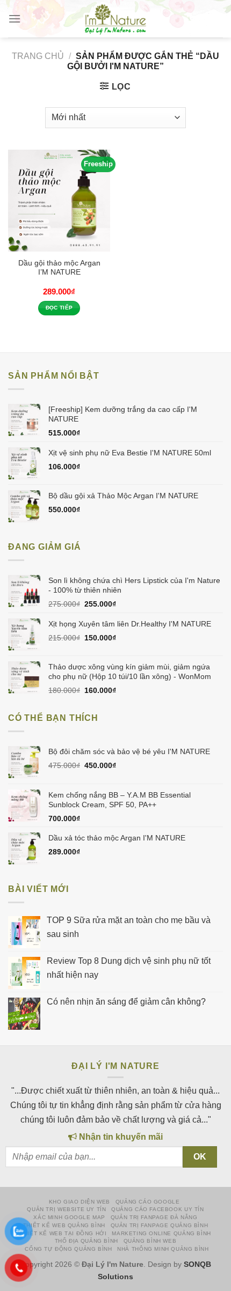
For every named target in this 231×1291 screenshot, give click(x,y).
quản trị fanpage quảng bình (159, 1225)
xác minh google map (69, 1217)
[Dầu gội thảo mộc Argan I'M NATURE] (59, 201)
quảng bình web (150, 1241)
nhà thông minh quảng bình (162, 1249)
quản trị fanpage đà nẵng (154, 1217)
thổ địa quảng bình (86, 1241)
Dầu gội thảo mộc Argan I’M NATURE (59, 268)
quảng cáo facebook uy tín (157, 1209)
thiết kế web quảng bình (64, 1225)
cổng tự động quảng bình (68, 1249)
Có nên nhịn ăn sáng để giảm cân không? (126, 1001)
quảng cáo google (148, 1202)
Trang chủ (38, 56)
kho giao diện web (79, 1202)
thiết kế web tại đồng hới (63, 1233)
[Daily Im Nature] (115, 19)
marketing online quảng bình (161, 1233)
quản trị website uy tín (66, 1209)
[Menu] (14, 18)
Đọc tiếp (59, 308)
